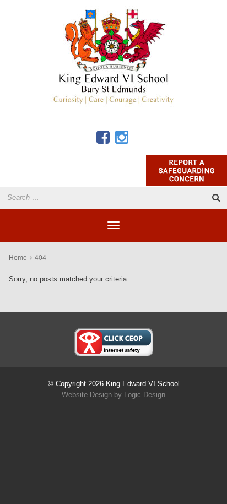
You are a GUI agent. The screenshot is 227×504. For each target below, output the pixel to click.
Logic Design (144, 395)
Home (18, 258)
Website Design (87, 395)
